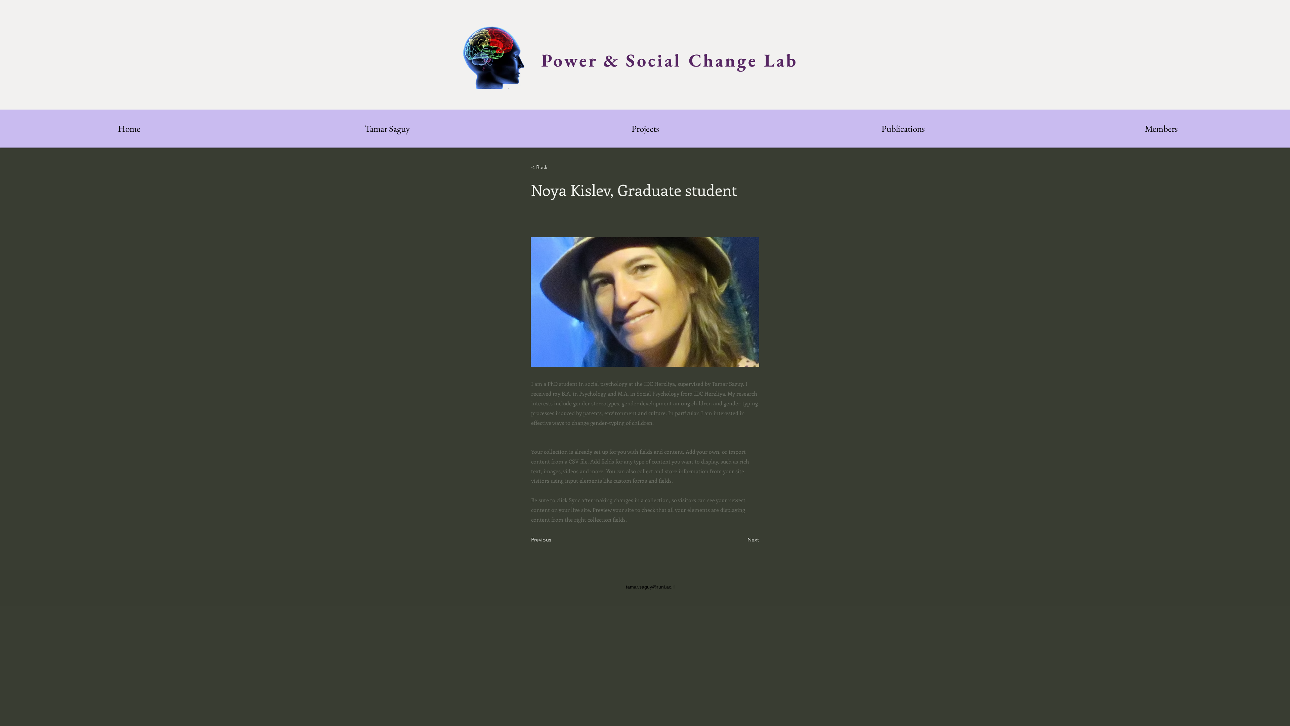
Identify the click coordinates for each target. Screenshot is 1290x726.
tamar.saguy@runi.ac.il (650, 587)
